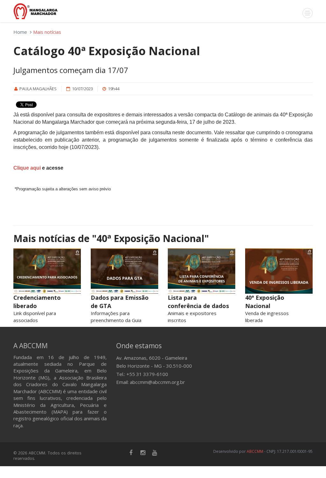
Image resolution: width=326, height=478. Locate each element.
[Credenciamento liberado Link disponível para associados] (47, 271)
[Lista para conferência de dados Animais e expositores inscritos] (202, 271)
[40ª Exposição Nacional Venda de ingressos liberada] (279, 271)
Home (20, 32)
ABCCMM (255, 451)
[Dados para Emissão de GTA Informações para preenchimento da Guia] (125, 271)
